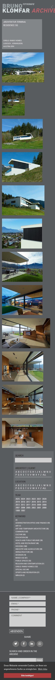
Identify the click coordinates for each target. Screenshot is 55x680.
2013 (17, 504)
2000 (44, 507)
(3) (16, 520)
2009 (39, 504)
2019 (17, 501)
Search (19, 455)
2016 (34, 501)
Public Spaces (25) (23, 561)
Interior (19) (20, 555)
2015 (39, 501)
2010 (34, 504)
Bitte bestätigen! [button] (27, 675)
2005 (28, 507)
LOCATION (20, 481)
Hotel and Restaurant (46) (27, 543)
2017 (28, 501)
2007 (17, 507)
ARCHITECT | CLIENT (25, 468)
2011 (28, 504)
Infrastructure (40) (24, 552)
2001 (39, 507)
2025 (17, 498)
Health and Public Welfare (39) (29, 540)
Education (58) (21, 537)
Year (18, 495)
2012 (23, 504)
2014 (44, 501)
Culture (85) (20, 534)
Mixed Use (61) (21, 558)
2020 (44, 498)
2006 (23, 507)
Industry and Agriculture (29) (28, 549)
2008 (44, 504)
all (44, 474)
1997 (23, 510)
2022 (34, 498)
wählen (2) (20, 575)
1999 (17, 510)
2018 (23, 501)
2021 (39, 498)
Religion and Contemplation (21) (29, 563)
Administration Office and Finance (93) (32, 523)
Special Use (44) (22, 569)
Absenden (16, 631)
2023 (28, 498)
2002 (34, 507)
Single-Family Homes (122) (26, 566)
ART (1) (18, 526)
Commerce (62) (21, 531)
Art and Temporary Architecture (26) (32, 528)
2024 (23, 498)
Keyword (20, 516)
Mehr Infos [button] (42, 669)
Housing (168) (21, 546)
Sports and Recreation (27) (27, 572)
